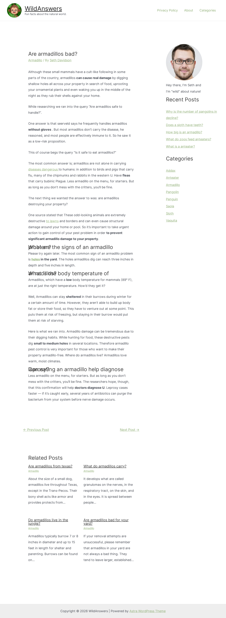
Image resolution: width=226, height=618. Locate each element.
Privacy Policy (167, 10)
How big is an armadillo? (184, 132)
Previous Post (36, 430)
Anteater (172, 177)
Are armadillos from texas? (50, 466)
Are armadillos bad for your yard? (106, 522)
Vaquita (171, 220)
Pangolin (172, 192)
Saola (170, 206)
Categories (208, 10)
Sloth (170, 213)
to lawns (52, 221)
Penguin (172, 199)
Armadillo (35, 60)
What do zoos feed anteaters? (188, 139)
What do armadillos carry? (105, 466)
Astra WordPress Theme (147, 611)
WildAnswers (43, 8)
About (188, 10)
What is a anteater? (180, 146)
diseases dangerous (43, 169)
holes (35, 259)
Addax (171, 170)
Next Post (129, 430)
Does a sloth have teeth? (184, 125)
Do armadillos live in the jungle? (48, 522)
